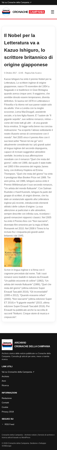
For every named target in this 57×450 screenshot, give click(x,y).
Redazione (7, 398)
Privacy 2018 (8, 411)
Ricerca (5, 385)
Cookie (5, 407)
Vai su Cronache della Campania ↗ (16, 2)
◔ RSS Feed (8, 424)
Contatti (5, 402)
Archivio (5, 376)
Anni (4, 381)
